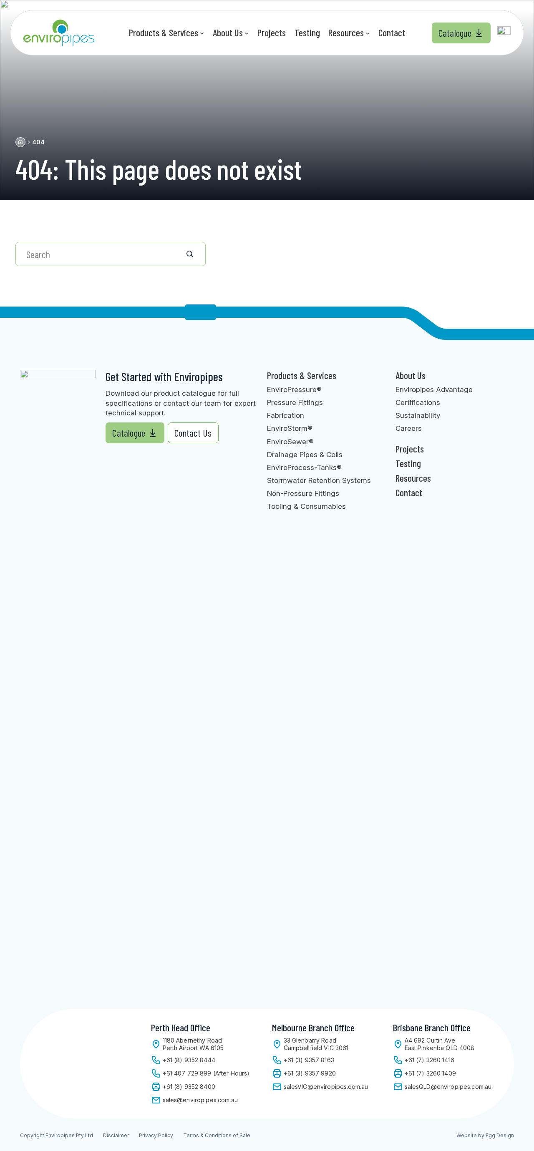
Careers (408, 428)
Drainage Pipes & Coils (305, 454)
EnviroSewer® (290, 441)
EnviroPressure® (294, 389)
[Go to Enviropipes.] (20, 142)
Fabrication (285, 415)
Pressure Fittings (295, 402)
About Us (410, 375)
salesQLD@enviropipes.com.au (448, 1086)
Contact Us (193, 433)
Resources (413, 478)
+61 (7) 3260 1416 (429, 1059)
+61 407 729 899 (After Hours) (206, 1073)
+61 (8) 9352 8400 (189, 1086)
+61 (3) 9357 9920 (310, 1073)
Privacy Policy (156, 1135)
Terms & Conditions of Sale (216, 1135)
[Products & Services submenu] (202, 32)
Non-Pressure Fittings (303, 493)
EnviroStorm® (289, 428)
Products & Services (301, 375)
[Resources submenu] (367, 32)
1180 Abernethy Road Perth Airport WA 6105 (193, 1044)
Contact (408, 492)
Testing (408, 463)
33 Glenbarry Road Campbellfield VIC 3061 (316, 1044)
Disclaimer (116, 1135)
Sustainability (417, 415)
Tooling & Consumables (306, 506)
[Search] (196, 253)
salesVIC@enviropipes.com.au (326, 1086)
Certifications (417, 402)
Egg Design (500, 1135)
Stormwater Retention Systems (319, 480)
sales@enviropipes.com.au (200, 1099)
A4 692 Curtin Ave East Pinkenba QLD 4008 (440, 1044)
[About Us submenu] (246, 32)
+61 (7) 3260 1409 (430, 1073)
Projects (409, 449)
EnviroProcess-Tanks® (304, 467)
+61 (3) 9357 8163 (309, 1059)
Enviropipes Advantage (434, 389)
